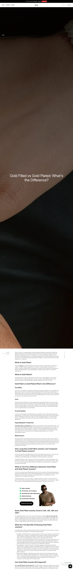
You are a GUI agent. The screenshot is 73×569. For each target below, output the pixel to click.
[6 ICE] (36, 5)
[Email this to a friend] (64, 357)
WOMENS (8, 5)
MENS (3, 5)
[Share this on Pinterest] (64, 355)
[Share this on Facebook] (64, 353)
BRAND (12, 5)
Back (3, 35)
